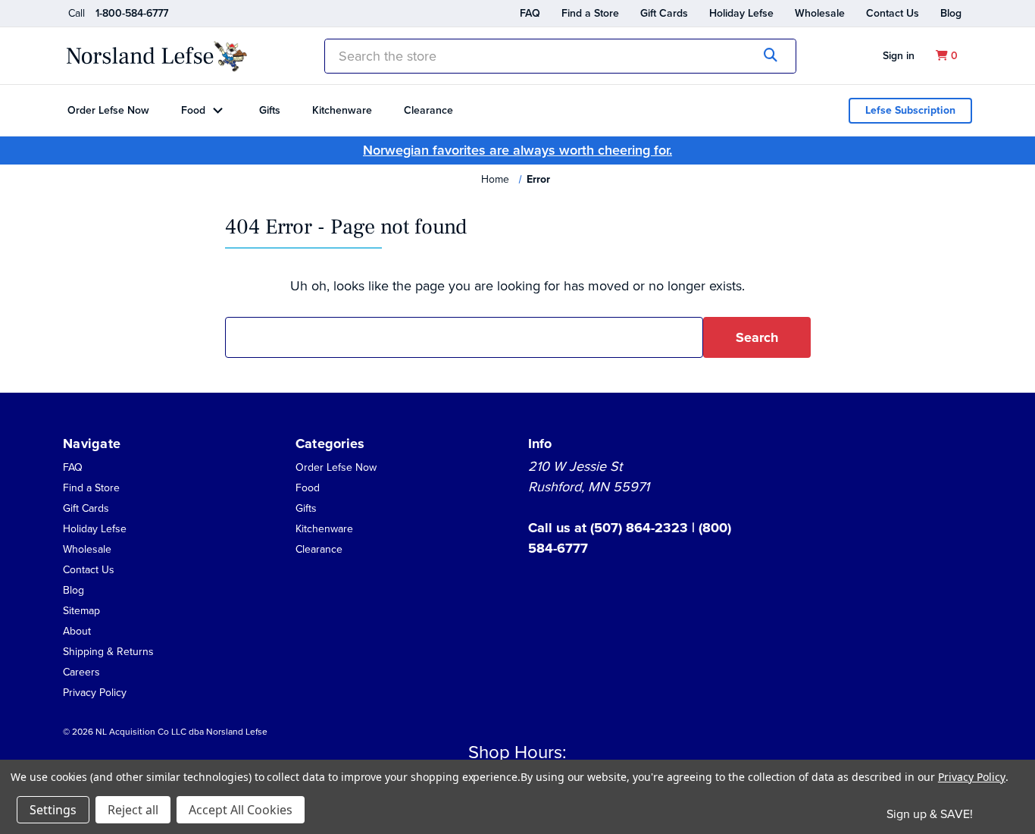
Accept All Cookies (240, 809)
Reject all (133, 809)
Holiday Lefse (741, 13)
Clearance (428, 110)
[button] (77, 630)
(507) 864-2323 (641, 528)
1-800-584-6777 (131, 13)
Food (193, 110)
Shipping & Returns (108, 652)
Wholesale (820, 13)
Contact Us (892, 13)
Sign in (899, 56)
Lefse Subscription (910, 110)
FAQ (530, 13)
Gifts (269, 110)
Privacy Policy (95, 693)
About (77, 631)
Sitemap (81, 611)
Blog (951, 13)
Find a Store (590, 13)
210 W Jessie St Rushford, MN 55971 (588, 476)
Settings (53, 809)
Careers (81, 672)
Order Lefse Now (108, 110)
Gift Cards (664, 13)
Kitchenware (342, 110)
